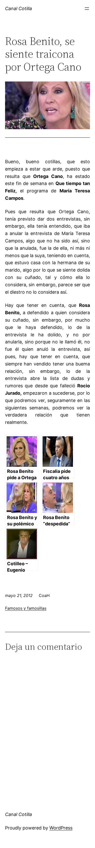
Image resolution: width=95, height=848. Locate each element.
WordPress (60, 827)
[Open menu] (87, 9)
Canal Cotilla (18, 8)
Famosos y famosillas (25, 608)
